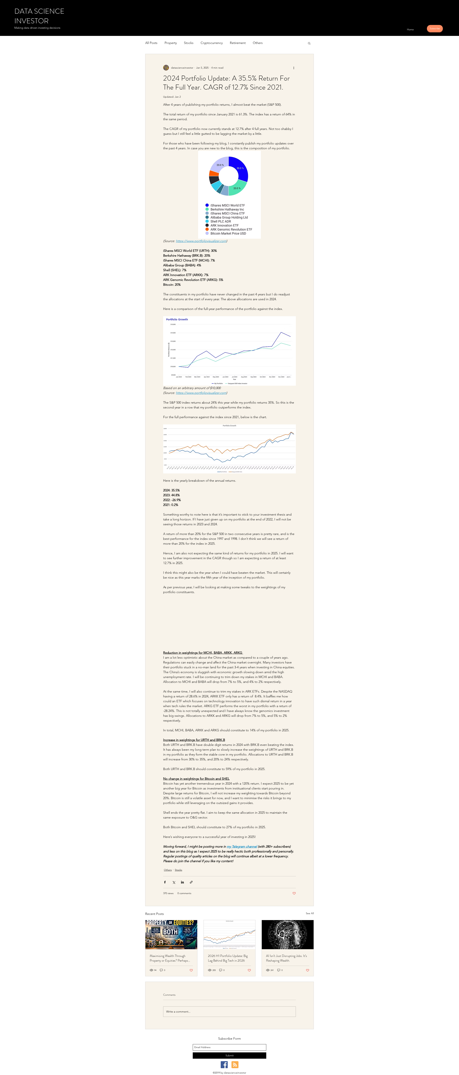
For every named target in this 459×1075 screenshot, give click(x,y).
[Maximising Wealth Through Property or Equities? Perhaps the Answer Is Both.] (171, 934)
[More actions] (294, 68)
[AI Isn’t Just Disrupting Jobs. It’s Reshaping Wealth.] (288, 934)
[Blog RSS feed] (234, 1065)
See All (310, 913)
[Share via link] (191, 882)
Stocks (188, 43)
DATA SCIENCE (39, 11)
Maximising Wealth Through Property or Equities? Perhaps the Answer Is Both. (169, 958)
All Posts (151, 43)
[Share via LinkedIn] (182, 882)
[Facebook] (224, 1064)
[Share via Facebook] (165, 882)
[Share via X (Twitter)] (173, 882)
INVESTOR (31, 21)
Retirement (238, 43)
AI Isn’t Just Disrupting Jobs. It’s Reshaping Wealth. (286, 958)
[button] (309, 43)
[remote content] (229, 624)
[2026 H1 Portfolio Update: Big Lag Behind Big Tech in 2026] (229, 934)
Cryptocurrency (212, 43)
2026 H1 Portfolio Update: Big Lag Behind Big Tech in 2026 (228, 958)
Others (258, 43)
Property (171, 43)
